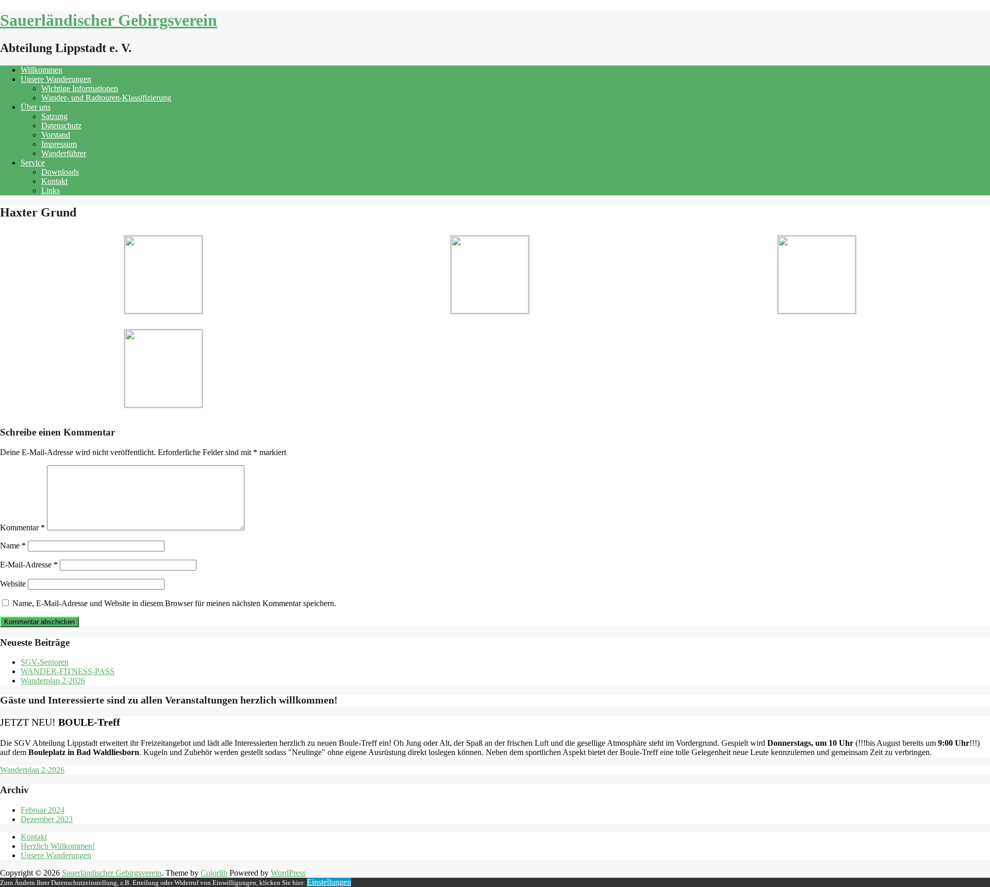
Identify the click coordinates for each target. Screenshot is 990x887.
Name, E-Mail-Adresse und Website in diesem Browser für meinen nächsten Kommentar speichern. (174, 603)
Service (33, 162)
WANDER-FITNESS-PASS (67, 671)
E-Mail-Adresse (29, 564)
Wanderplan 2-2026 (53, 680)
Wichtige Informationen (79, 88)
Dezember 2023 (47, 819)
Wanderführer (63, 153)
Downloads (60, 172)
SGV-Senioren (45, 662)
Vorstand (55, 134)
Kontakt (54, 181)
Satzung (54, 116)
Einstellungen (329, 882)
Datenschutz (61, 125)
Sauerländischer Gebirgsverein (108, 20)
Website (13, 583)
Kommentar (22, 527)
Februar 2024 (42, 810)
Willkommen (41, 69)
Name (13, 545)
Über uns (36, 107)
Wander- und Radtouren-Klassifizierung (106, 97)
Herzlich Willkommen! (58, 846)
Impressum (59, 144)
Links (50, 190)
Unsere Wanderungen (56, 79)
